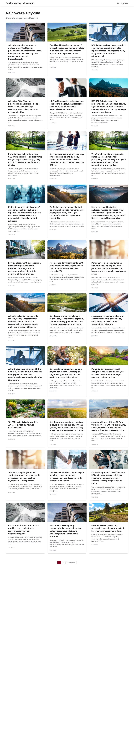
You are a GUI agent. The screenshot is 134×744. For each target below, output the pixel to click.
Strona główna (122, 3)
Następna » (71, 562)
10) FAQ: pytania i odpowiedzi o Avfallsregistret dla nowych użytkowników (23, 425)
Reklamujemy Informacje (20, 3)
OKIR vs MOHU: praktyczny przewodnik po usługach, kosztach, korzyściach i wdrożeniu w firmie (108, 528)
